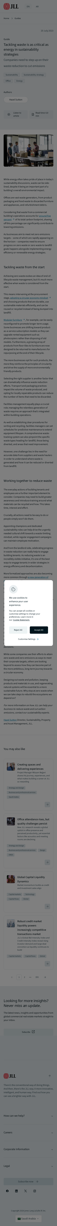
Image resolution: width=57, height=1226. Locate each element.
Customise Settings (28, 639)
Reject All (18, 630)
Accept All (38, 630)
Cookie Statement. (21, 620)
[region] (28, 613)
